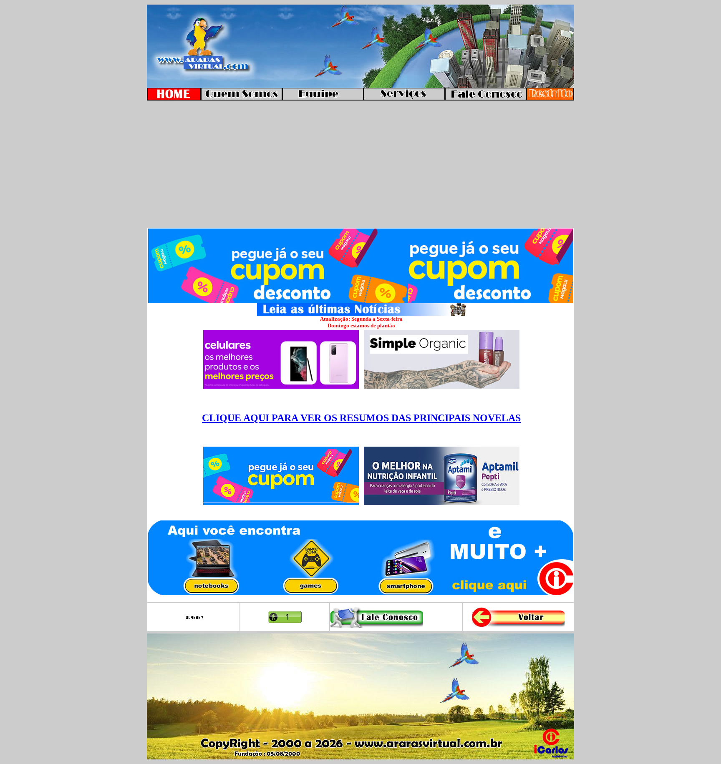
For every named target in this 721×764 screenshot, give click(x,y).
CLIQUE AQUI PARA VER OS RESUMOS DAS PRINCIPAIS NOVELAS (361, 417)
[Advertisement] (360, 164)
